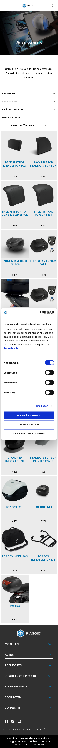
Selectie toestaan (29, 424)
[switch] (49, 372)
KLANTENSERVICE (16, 686)
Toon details (11, 348)
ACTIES (9, 654)
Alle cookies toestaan (29, 415)
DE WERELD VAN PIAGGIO (20, 676)
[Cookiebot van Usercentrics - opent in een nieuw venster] (41, 313)
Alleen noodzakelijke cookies (29, 433)
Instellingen (41, 405)
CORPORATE (12, 707)
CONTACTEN (13, 697)
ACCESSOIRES (13, 665)
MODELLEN (12, 644)
